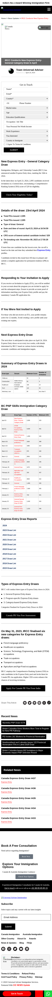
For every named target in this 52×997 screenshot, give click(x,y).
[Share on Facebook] (25, 703)
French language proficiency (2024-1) (19, 462)
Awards (32, 939)
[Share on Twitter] (29, 703)
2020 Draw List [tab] (9, 544)
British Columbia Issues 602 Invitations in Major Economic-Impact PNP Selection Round (22, 751)
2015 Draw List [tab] (9, 568)
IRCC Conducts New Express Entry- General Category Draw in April (36, 18)
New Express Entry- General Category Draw (18, 420)
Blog (21, 943)
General (16, 456)
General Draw (18, 445)
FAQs (29, 943)
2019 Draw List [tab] (9, 549)
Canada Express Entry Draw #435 (18, 798)
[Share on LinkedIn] (34, 703)
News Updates (13, 18)
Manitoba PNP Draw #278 (13, 723)
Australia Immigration (32, 934)
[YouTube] (21, 949)
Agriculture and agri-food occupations (18, 472)
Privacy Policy (26, 977)
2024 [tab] (5, 526)
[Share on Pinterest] (39, 703)
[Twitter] (15, 949)
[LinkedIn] (27, 949)
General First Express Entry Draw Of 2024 (18, 508)
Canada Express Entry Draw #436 (18, 788)
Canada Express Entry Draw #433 (18, 818)
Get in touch (9, 888)
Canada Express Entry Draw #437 (18, 778)
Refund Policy (28, 974)
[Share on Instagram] (44, 703)
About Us (21, 939)
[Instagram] (9, 949)
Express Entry (43, 250)
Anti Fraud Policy (9, 977)
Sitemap (38, 977)
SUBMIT (14, 150)
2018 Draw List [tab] (9, 554)
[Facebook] (3, 949)
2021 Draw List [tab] (9, 540)
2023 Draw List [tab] (9, 530)
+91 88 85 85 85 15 (39, 888)
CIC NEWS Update (21, 985)
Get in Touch (17, 994)
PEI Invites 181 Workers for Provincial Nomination (23, 737)
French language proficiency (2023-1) (19, 488)
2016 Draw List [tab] (9, 563)
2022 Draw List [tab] (9, 535)
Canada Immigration (10, 934)
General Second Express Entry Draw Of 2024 (19, 501)
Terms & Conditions (10, 974)
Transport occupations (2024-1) (17, 451)
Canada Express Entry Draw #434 (18, 808)
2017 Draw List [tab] (9, 559)
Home (3, 18)
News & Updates (8, 943)
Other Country (7, 939)
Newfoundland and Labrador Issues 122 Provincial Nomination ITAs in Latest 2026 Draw (24, 743)
